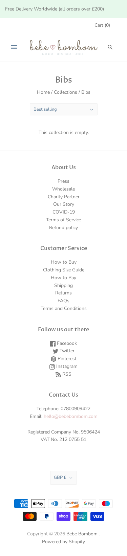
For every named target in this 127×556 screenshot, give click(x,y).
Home (43, 92)
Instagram (66, 366)
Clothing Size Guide (63, 270)
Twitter (66, 351)
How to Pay (63, 277)
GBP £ (60, 477)
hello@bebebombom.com (71, 416)
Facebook (66, 343)
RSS (66, 374)
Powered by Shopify (63, 541)
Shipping (63, 285)
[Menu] (14, 47)
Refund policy (63, 227)
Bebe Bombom (82, 534)
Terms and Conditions (64, 308)
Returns (63, 293)
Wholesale (63, 189)
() (102, 25)
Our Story (63, 204)
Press (63, 181)
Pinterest (66, 358)
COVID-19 (63, 212)
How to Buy (64, 262)
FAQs (63, 300)
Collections (65, 92)
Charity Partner (64, 197)
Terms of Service (63, 220)
